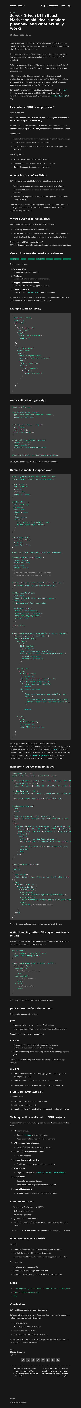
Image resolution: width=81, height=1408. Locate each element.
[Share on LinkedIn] (43, 1360)
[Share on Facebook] (23, 1360)
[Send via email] (48, 1360)
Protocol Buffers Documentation (27, 1292)
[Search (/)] (69, 5)
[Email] (12, 1354)
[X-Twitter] (15, 1354)
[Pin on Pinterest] (33, 1360)
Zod (15, 1296)
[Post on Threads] (53, 1360)
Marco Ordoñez (17, 5)
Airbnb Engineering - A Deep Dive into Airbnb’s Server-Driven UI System (42, 1288)
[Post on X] (28, 1360)
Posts (12, 12)
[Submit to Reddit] (38, 1360)
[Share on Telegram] (58, 1360)
